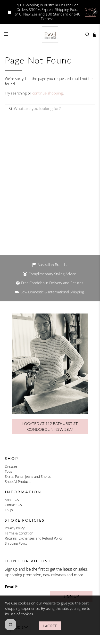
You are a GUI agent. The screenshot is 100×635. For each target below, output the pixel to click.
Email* (11, 586)
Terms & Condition (19, 533)
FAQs (9, 510)
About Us (12, 499)
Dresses (11, 466)
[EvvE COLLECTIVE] (50, 34)
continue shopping (47, 93)
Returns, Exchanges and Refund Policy (33, 538)
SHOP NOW (90, 11)
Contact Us (13, 504)
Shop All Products (18, 481)
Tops (8, 471)
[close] (95, 11)
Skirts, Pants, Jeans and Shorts (28, 476)
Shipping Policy (16, 543)
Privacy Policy (15, 528)
